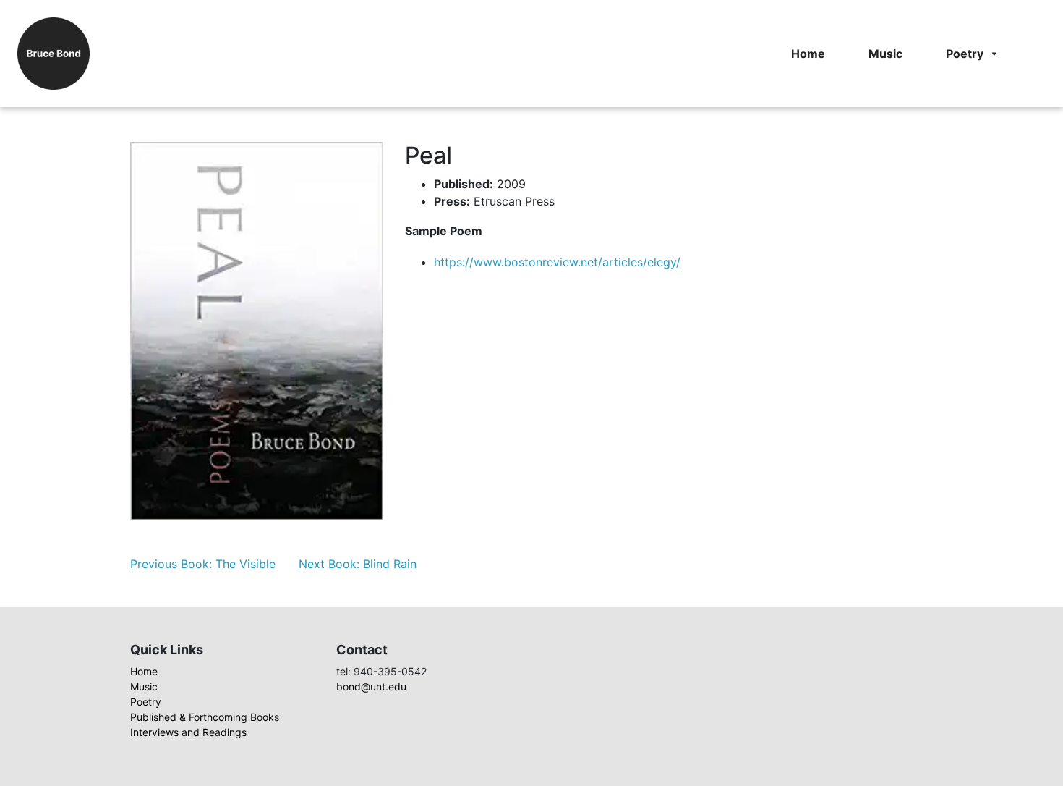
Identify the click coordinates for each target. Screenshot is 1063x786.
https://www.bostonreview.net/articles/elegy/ (557, 262)
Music (885, 53)
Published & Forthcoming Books (204, 717)
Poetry (964, 53)
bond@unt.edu (371, 686)
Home (808, 53)
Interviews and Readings (188, 732)
